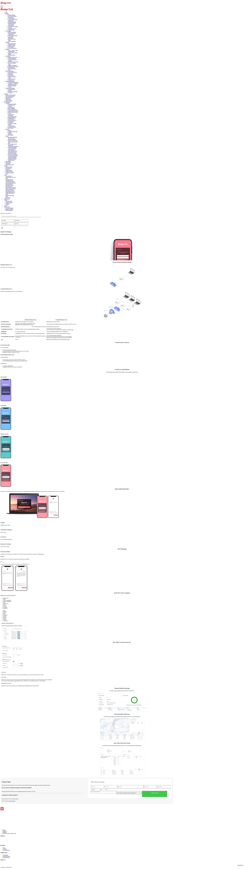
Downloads (5, 855)
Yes (101, 789)
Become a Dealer (6, 856)
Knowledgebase (6, 857)
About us (5, 849)
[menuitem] (5, 12)
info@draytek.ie (4, 841)
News (4, 847)
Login (2, 7)
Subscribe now (240, 865)
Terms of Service (6, 850)
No (106, 789)
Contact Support (12, 801)
